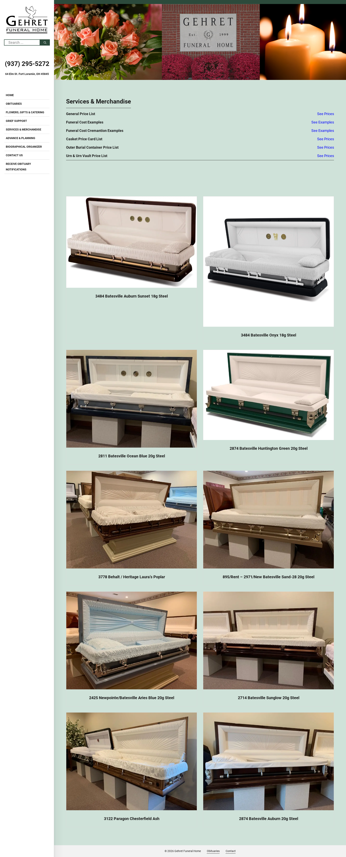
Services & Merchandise (23, 129)
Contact (231, 851)
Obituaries (14, 103)
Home (10, 95)
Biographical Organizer (24, 146)
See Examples (322, 122)
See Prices (325, 114)
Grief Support (16, 120)
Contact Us (14, 155)
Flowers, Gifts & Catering (25, 112)
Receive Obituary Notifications (18, 166)
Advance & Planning (20, 138)
